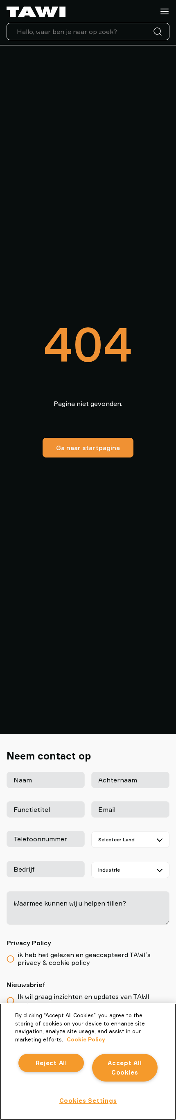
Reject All (51, 1062)
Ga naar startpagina (88, 448)
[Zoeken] (159, 31)
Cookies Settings (88, 1100)
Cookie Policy (86, 1039)
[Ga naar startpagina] (36, 12)
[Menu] (164, 11)
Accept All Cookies (125, 1067)
